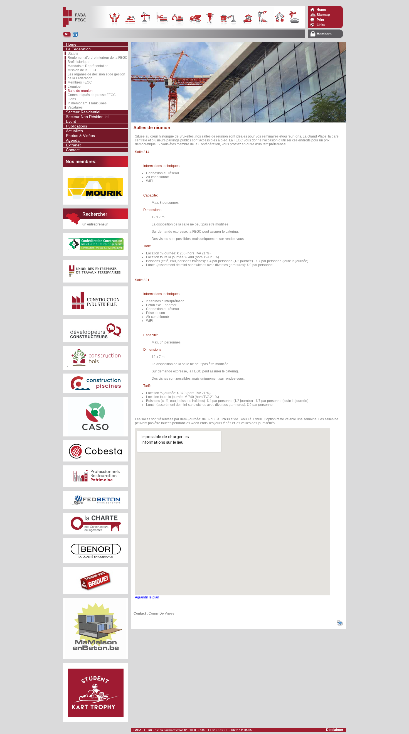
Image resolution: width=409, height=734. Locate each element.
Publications (76, 126)
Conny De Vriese (161, 613)
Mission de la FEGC (83, 70)
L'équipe (74, 87)
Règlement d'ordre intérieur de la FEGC (97, 58)
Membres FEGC (80, 82)
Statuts (73, 53)
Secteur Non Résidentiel (87, 116)
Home (321, 10)
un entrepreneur (95, 224)
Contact (73, 150)
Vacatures (75, 107)
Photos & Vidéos (80, 135)
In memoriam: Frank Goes (87, 103)
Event (71, 121)
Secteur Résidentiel (83, 112)
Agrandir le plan (147, 597)
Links (321, 25)
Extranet (73, 145)
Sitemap (323, 15)
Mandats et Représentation (88, 66)
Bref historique (79, 62)
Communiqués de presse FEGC (92, 95)
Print (320, 20)
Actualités (74, 131)
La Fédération (78, 49)
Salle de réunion (80, 91)
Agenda (73, 140)
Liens (72, 99)
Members (324, 34)
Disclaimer (334, 730)
